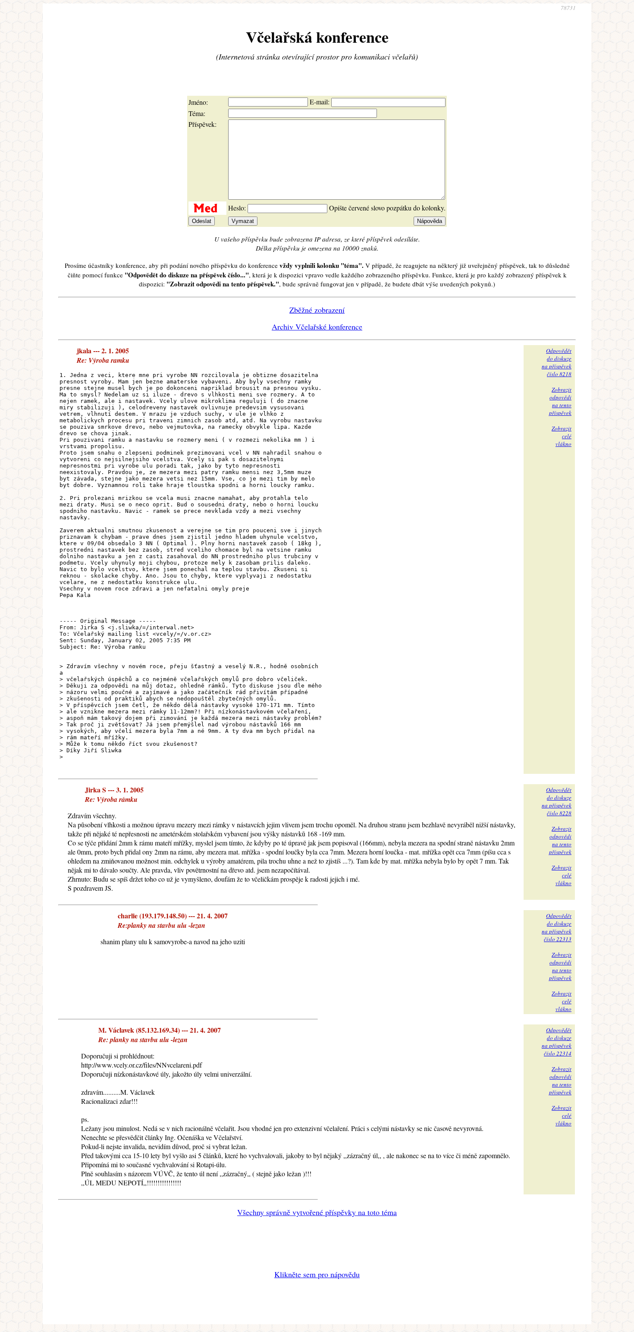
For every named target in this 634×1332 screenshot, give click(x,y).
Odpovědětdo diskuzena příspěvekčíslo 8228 (556, 801)
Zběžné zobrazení (317, 310)
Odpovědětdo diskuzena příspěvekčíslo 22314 (556, 1041)
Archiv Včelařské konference (317, 326)
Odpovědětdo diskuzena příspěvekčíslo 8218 (556, 362)
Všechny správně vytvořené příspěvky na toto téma (317, 1212)
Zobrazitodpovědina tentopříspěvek (560, 401)
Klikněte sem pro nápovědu (317, 1274)
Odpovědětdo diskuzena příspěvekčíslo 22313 (556, 927)
